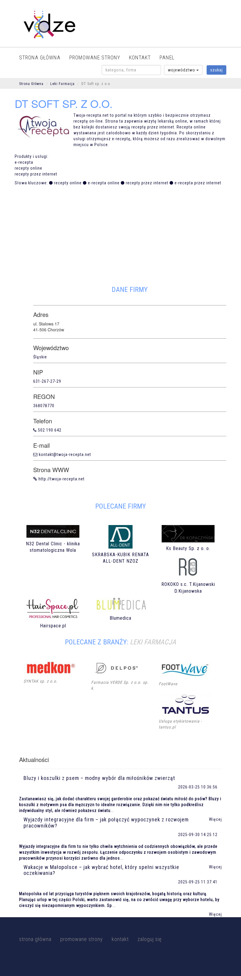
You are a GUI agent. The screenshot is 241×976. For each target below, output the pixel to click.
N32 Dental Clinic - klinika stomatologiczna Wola (53, 547)
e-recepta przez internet (198, 183)
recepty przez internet (147, 183)
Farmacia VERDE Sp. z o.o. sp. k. (120, 685)
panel (167, 57)
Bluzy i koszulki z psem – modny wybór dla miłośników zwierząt (99, 778)
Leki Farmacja (62, 84)
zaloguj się (150, 939)
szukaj (216, 70)
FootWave (168, 683)
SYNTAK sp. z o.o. (41, 681)
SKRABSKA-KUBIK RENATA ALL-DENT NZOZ (120, 558)
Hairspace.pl (53, 626)
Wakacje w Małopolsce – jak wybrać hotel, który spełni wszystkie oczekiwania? (101, 870)
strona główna (40, 57)
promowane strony (94, 57)
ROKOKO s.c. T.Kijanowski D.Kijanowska (188, 587)
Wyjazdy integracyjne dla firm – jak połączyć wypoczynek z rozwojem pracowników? (106, 822)
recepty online (68, 183)
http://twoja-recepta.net (62, 479)
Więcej (215, 914)
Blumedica (120, 618)
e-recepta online (104, 183)
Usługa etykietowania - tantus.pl (180, 724)
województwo (182, 70)
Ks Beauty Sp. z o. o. (188, 548)
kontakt (140, 57)
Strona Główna (31, 84)
